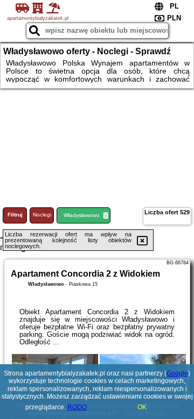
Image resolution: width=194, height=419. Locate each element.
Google (177, 373)
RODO (77, 407)
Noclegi (42, 215)
